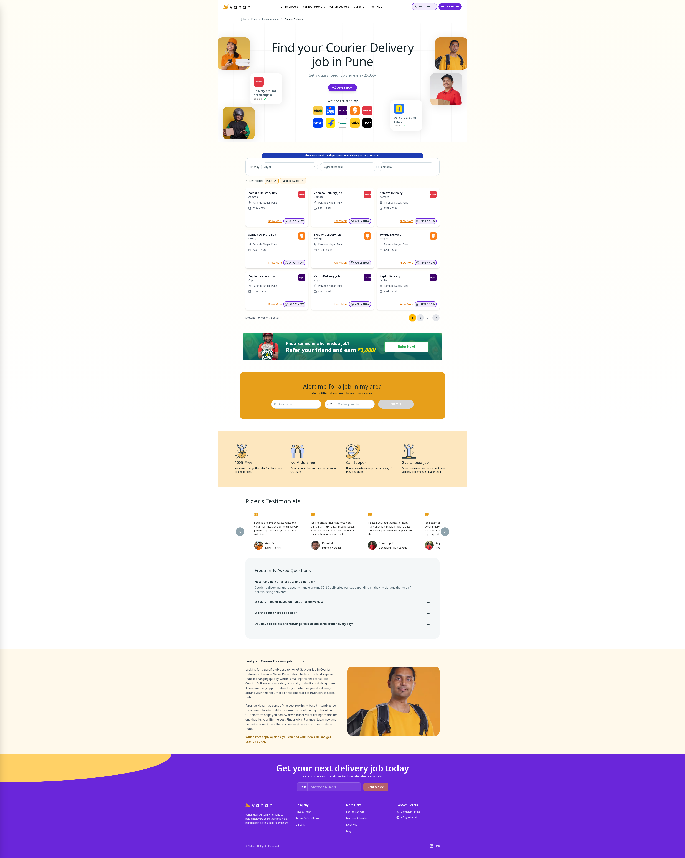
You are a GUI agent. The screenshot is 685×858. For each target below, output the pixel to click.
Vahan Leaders (339, 7)
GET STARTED (450, 6)
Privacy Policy (303, 811)
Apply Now (345, 87)
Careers (359, 7)
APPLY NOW (296, 221)
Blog (348, 831)
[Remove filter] (275, 181)
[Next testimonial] (445, 531)
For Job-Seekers (314, 7)
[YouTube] (438, 846)
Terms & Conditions (307, 818)
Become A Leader (356, 818)
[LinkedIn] (431, 846)
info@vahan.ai (409, 817)
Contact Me (376, 787)
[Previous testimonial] (240, 531)
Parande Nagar (271, 19)
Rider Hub (375, 7)
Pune (254, 19)
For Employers (289, 7)
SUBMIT (396, 404)
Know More (275, 221)
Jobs (243, 19)
